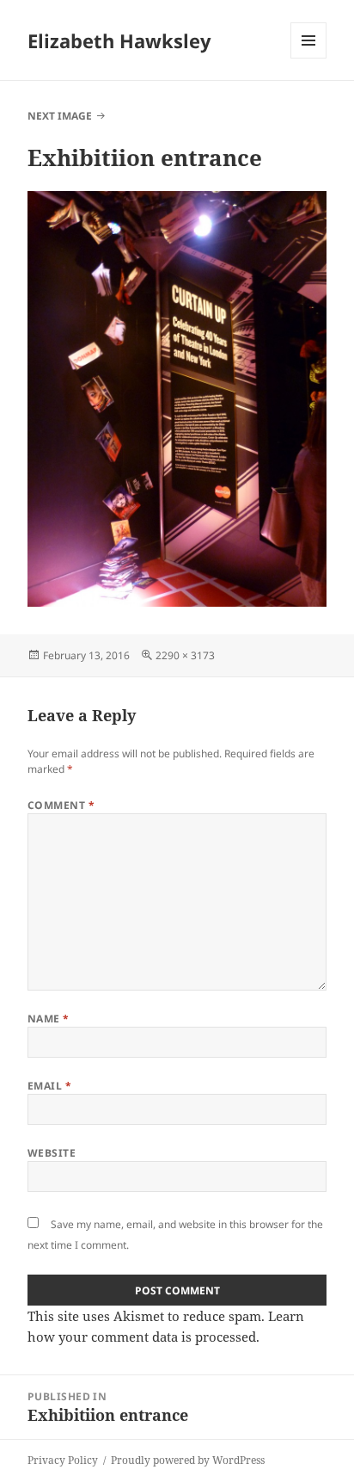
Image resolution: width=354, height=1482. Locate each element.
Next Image (59, 115)
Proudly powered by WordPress (188, 1460)
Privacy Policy (62, 1460)
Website (51, 1152)
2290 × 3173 (185, 655)
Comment (61, 805)
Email (49, 1085)
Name (48, 1018)
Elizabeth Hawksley (119, 40)
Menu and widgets (309, 58)
